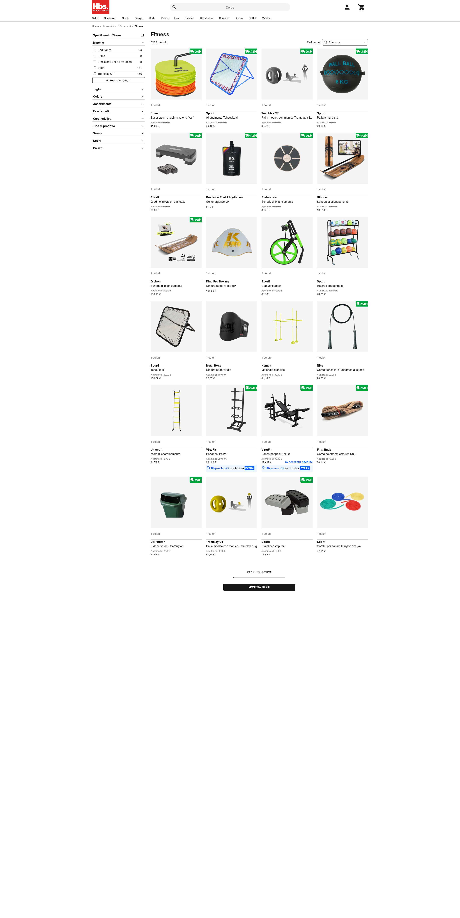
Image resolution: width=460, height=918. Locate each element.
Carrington (158, 542)
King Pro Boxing (217, 281)
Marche (266, 18)
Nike (320, 365)
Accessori (125, 26)
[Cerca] (174, 7)
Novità (125, 18)
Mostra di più (259, 587)
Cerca (230, 7)
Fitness (239, 18)
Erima (154, 113)
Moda (152, 18)
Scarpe (139, 18)
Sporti (210, 113)
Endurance (269, 197)
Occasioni (110, 18)
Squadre (224, 18)
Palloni (165, 18)
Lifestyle (189, 18)
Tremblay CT (270, 113)
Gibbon (322, 197)
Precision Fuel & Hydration (224, 197)
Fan (176, 18)
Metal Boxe (213, 365)
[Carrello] (361, 7)
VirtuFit (211, 449)
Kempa (266, 365)
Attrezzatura (206, 18)
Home (95, 26)
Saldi (95, 18)
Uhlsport (156, 449)
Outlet (252, 18)
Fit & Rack (324, 449)
